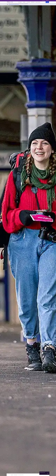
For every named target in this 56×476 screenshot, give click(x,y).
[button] (48, 4)
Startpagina (12, 474)
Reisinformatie (15, 474)
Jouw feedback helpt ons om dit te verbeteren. (14, 4)
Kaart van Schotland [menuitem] (38, 2)
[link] (47, 2)
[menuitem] (20, 2)
